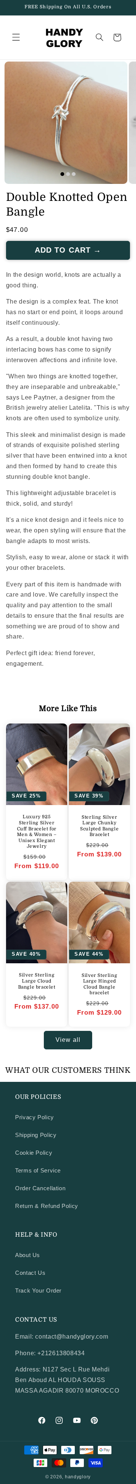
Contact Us (30, 1273)
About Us (27, 1255)
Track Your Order (38, 1291)
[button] (16, 37)
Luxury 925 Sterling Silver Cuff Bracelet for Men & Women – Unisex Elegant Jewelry (36, 831)
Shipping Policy (35, 1135)
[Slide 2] (68, 174)
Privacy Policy (34, 1117)
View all (68, 1040)
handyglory (78, 1477)
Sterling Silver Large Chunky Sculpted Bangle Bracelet (99, 825)
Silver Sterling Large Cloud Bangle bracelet (36, 981)
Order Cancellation (40, 1188)
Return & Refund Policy (46, 1206)
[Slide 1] (62, 174)
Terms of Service (38, 1171)
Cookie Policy (33, 1153)
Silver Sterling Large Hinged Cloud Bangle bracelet (99, 984)
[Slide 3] (74, 174)
